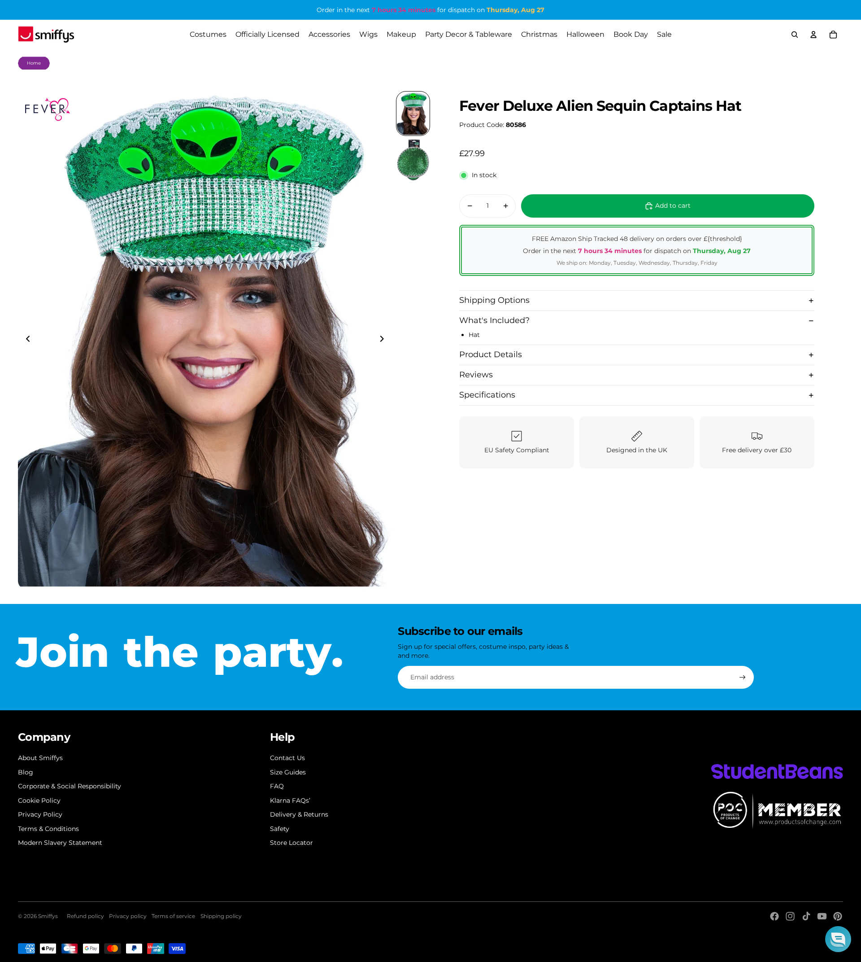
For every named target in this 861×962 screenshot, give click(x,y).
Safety (279, 829)
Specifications (487, 395)
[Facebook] (774, 916)
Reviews (476, 375)
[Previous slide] (25, 340)
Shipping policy (221, 916)
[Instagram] (790, 916)
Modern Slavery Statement (60, 843)
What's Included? (494, 320)
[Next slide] (384, 340)
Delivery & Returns (299, 814)
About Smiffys (40, 758)
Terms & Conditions (48, 829)
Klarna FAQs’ (290, 800)
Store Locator (291, 843)
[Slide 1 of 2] (413, 113)
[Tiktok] (806, 916)
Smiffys (48, 916)
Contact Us (287, 758)
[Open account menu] (813, 34)
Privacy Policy (40, 814)
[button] (838, 939)
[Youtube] (822, 916)
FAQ (277, 786)
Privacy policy (128, 916)
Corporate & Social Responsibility (69, 786)
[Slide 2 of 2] (413, 160)
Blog (25, 772)
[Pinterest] (837, 916)
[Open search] (794, 34)
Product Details (490, 354)
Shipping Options (494, 300)
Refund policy (85, 916)
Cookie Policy (39, 800)
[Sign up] (743, 677)
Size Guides (288, 772)
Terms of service (173, 916)
